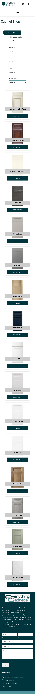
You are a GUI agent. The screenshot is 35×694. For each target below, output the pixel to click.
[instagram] (23, 4)
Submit (5, 665)
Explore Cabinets (17, 116)
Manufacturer (13, 79)
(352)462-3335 (9, 680)
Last (19, 637)
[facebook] (18, 4)
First (3, 637)
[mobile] (3, 680)
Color (10, 68)
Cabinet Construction (15, 37)
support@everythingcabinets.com (14, 677)
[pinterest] (29, 4)
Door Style (12, 47)
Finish (10, 58)
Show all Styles (12, 32)
